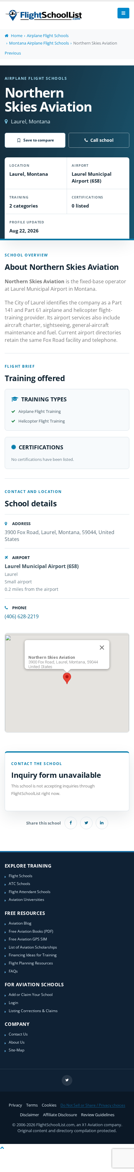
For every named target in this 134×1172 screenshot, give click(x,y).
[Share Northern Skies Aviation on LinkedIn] (102, 823)
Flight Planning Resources (31, 962)
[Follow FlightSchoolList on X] (67, 1080)
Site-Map (16, 1049)
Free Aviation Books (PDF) (31, 931)
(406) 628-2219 (22, 616)
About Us (17, 1042)
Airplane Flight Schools (48, 35)
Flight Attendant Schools (29, 891)
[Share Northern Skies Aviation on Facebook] (71, 823)
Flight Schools (20, 875)
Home (16, 35)
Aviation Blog (20, 923)
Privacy (15, 1105)
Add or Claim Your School (31, 994)
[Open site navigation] (123, 13)
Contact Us (18, 1033)
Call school (101, 140)
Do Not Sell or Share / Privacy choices (92, 1105)
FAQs (13, 971)
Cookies (49, 1105)
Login (13, 1002)
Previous (13, 53)
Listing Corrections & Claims (33, 1010)
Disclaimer (29, 1114)
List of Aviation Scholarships (33, 947)
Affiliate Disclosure (60, 1114)
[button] (67, 678)
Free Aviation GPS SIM (28, 938)
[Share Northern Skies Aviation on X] (86, 823)
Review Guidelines (97, 1114)
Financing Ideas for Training (33, 954)
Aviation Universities (26, 899)
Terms (32, 1105)
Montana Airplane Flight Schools (39, 43)
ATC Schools (19, 883)
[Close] (101, 647)
